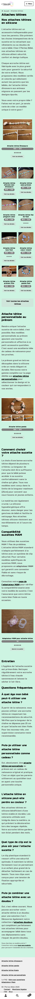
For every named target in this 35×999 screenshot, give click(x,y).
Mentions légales (19, 989)
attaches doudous (23, 922)
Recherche (17, 995)
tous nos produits (24, 945)
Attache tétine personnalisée (14, 975)
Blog (11, 992)
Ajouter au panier (17, 649)
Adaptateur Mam (8, 982)
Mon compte (6, 995)
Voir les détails (17, 156)
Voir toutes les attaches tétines (17, 302)
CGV (5, 992)
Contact (7, 989)
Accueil (6, 11)
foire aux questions (17, 980)
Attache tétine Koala (10, 970)
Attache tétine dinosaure (12, 961)
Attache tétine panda (10, 966)
